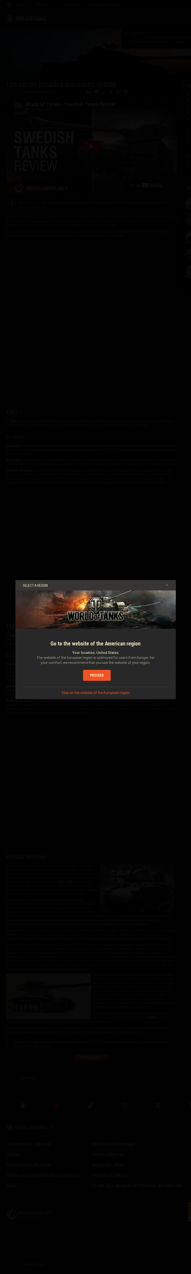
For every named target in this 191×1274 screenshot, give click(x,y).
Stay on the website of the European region (96, 693)
